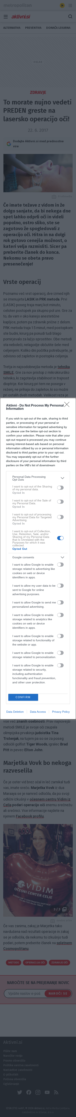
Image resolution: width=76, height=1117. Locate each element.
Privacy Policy (61, 711)
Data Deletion (15, 711)
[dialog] (38, 558)
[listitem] (38, 478)
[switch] (60, 488)
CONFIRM (23, 697)
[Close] (68, 406)
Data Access (38, 711)
